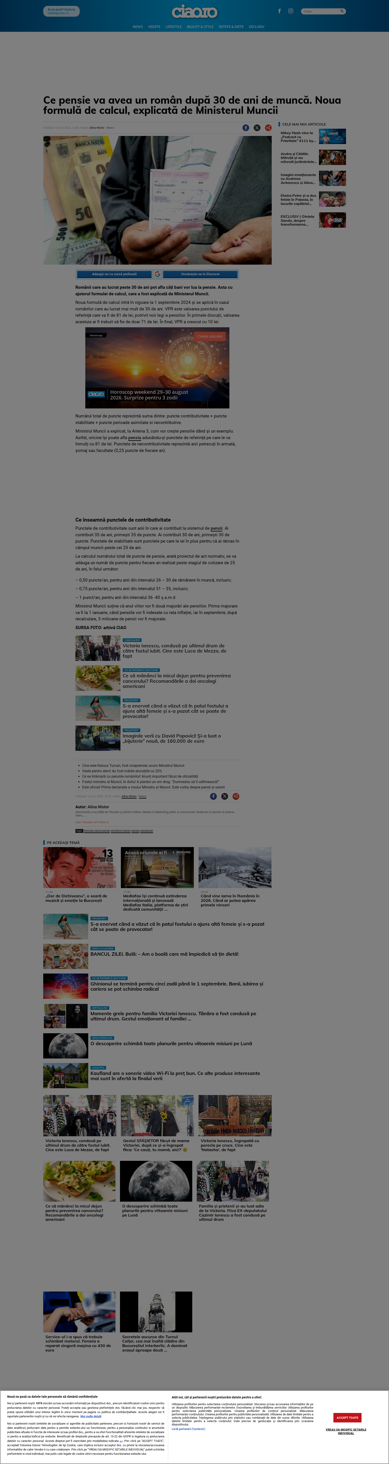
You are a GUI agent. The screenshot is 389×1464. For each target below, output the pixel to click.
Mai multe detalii (90, 1416)
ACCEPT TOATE (347, 1417)
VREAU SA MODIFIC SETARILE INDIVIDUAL (346, 1431)
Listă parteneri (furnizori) (188, 1429)
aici (121, 1441)
